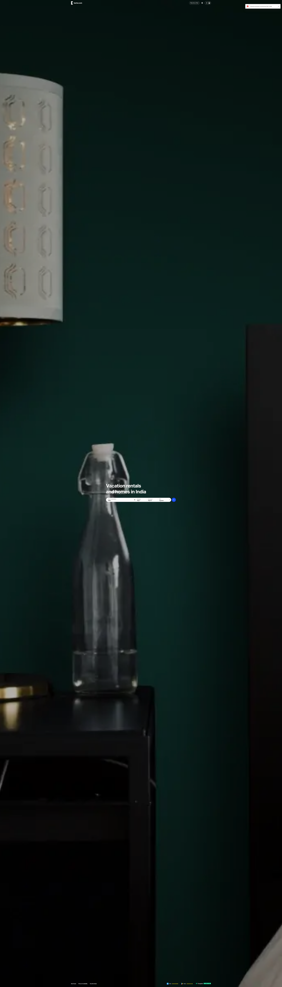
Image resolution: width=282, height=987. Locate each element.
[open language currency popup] (202, 2)
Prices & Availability (82, 983)
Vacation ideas (93, 983)
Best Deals (73, 983)
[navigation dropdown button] (208, 2)
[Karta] (76, 3)
